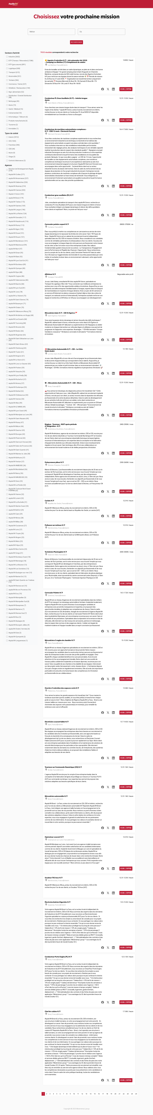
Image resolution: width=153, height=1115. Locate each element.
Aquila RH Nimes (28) (16, 518)
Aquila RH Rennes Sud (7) (18, 613)
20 (115, 1094)
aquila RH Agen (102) (16, 229)
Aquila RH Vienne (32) (16, 494)
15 (94, 1094)
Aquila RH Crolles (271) (17, 174)
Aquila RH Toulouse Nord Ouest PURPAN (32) (20, 489)
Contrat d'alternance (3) (17, 160)
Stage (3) (12, 157)
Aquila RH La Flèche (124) (18, 213)
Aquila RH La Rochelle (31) (18, 502)
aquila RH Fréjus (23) (16, 545)
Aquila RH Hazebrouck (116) (18, 221)
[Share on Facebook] (102, 89)
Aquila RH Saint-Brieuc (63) (18, 344)
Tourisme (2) (13, 125)
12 (82, 1094)
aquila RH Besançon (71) (17, 303)
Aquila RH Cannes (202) (17, 190)
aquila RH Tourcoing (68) (17, 323)
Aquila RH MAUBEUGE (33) (18, 477)
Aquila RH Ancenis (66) (17, 327)
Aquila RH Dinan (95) (16, 253)
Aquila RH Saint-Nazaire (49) (19, 418)
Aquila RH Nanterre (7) (16, 609)
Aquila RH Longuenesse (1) (18, 640)
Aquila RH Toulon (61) (16, 352)
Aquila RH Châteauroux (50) (18, 395)
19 (111, 1094)
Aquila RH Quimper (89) (17, 268)
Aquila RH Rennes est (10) (18, 586)
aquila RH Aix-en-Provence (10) (20, 590)
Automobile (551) (15, 76)
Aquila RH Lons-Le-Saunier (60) (20, 364)
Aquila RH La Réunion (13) (18, 565)
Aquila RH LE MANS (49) (17, 407)
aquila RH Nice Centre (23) (18, 549)
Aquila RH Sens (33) (16, 481)
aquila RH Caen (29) (16, 514)
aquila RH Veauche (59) (17, 371)
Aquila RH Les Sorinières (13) (19, 569)
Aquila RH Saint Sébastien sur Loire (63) (21, 339)
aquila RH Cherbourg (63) (17, 348)
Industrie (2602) (14, 57)
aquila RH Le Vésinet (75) (17, 296)
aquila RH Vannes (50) (16, 399)
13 (86, 1094)
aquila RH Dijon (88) (15, 272)
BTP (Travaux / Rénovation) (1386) (21, 60)
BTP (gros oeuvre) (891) (17, 64)
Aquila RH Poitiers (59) (16, 368)
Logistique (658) (14, 68)
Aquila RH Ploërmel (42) (17, 438)
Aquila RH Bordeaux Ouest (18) (19, 557)
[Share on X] (108, 89)
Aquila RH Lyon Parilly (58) (18, 375)
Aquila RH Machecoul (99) (18, 245)
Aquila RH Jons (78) (16, 292)
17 (103, 1094)
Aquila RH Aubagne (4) (17, 621)
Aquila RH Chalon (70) (16, 307)
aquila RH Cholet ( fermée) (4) (19, 629)
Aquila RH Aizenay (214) (17, 186)
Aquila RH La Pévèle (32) (17, 485)
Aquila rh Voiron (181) (16, 194)
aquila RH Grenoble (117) (17, 217)
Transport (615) (14, 72)
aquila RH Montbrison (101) (18, 241)
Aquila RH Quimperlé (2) (17, 637)
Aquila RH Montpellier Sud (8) (19, 601)
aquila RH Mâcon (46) (16, 426)
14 (90, 1094)
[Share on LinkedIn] (113, 89)
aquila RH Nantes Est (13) (17, 576)
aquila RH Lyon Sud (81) (17, 288)
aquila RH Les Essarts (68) (18, 319)
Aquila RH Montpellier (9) (17, 597)
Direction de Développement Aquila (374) (21, 170)
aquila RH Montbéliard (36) (18, 469)
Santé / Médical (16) (16, 109)
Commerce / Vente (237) (17, 84)
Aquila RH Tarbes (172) (17, 202)
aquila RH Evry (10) (15, 594)
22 (123, 1094)
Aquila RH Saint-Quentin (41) (19, 450)
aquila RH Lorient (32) (16, 498)
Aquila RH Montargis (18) (17, 561)
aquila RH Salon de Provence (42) (20, 446)
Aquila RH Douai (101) (16, 233)
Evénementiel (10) (15, 113)
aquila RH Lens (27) (15, 529)
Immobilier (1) (13, 128)
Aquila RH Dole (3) (15, 633)
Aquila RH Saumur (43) (17, 430)
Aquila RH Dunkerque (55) (18, 387)
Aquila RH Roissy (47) (16, 422)
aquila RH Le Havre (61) (17, 360)
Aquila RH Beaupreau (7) (17, 605)
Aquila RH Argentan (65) (17, 335)
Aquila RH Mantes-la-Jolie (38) (19, 454)
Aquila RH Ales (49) (15, 403)
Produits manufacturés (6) (18, 121)
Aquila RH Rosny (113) (16, 225)
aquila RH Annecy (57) (16, 383)
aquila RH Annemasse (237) (18, 178)
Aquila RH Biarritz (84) (16, 284)
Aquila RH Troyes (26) (16, 533)
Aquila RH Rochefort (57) (17, 379)
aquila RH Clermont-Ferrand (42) (20, 442)
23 (128, 1094)
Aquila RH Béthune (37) (17, 458)
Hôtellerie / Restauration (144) (19, 88)
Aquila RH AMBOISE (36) (17, 465)
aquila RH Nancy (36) (16, 473)
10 (74, 1094)
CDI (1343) (12, 141)
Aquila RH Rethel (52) (16, 391)
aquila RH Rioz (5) (15, 617)
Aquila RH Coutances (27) (18, 526)
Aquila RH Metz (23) (16, 541)
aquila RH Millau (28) (16, 522)
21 (119, 1094)
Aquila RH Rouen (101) (17, 237)
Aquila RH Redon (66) (16, 331)
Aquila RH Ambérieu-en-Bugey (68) (21, 315)
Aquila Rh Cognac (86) (16, 276)
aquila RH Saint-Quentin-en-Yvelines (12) (21, 581)
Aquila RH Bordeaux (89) (17, 264)
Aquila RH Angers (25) (16, 537)
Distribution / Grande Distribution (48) (20, 96)
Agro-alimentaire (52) (16, 92)
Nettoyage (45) (14, 101)
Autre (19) (12, 105)
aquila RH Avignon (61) (17, 356)
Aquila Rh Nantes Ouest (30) (19, 506)
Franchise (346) (14, 145)
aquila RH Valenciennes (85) (18, 280)
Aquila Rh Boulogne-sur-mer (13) (20, 572)
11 (78, 1094)
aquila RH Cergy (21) (16, 553)
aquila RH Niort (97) (15, 249)
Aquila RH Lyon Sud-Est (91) (18, 260)
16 (99, 1094)
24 (132, 1094)
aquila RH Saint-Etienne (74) (18, 300)
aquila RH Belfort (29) (16, 510)
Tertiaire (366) (14, 80)
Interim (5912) (14, 137)
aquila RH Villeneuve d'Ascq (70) (20, 311)
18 (107, 1094)
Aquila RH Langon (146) (17, 210)
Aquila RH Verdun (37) (16, 461)
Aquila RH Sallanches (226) (18, 182)
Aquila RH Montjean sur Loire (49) (20, 414)
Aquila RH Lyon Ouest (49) (18, 411)
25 (136, 1094)
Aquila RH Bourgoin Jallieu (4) (19, 625)
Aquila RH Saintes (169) (17, 206)
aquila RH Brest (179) (16, 198)
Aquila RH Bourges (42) (17, 434)
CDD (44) (12, 149)
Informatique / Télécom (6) (18, 117)
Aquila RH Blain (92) (16, 257)
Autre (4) (12, 153)
